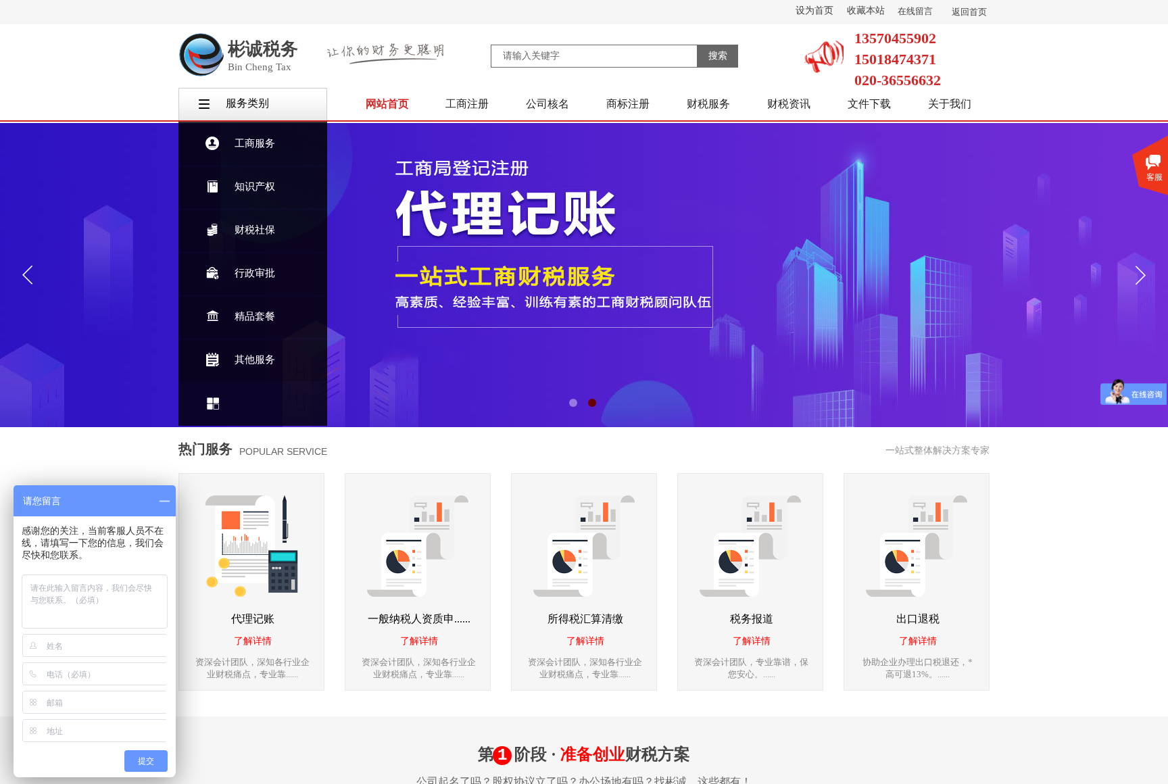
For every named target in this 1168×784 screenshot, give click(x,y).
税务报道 (751, 618)
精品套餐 (255, 316)
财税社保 (255, 229)
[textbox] (594, 56)
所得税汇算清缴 (585, 618)
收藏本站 (866, 10)
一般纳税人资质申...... (419, 618)
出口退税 (918, 618)
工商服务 (255, 143)
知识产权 (255, 186)
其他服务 (255, 359)
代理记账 (252, 618)
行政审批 (255, 273)
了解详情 (253, 641)
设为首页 (814, 10)
